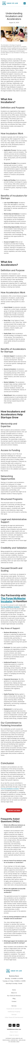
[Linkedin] (10, 1025)
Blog (14, 998)
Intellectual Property (14, 1011)
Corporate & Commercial (14, 1008)
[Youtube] (18, 1025)
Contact (14, 1001)
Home (14, 990)
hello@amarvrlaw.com (14, 1029)
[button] (25, 3)
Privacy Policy (14, 1032)
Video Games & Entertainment (14, 1017)
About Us (14, 992)
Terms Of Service (14, 1035)
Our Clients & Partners (14, 995)
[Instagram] (14, 1025)
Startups (14, 1014)
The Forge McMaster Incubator (13, 600)
